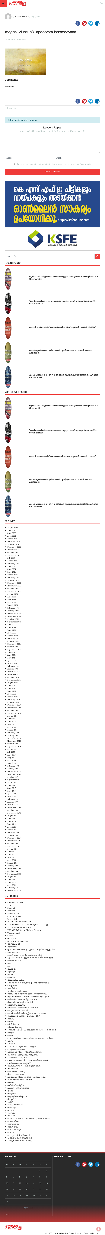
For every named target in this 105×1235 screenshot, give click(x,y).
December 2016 (14, 804)
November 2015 (14, 840)
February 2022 (13, 638)
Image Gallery (13, 919)
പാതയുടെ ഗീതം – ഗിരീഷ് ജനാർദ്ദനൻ (24, 1052)
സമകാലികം (12, 1121)
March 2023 (12, 605)
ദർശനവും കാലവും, (16, 1005)
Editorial (11, 908)
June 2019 (11, 721)
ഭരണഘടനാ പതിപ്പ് (16, 1071)
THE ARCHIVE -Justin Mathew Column (24, 930)
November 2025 (14, 549)
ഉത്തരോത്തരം (13, 952)
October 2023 (13, 588)
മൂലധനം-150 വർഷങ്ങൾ (18, 1088)
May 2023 (11, 599)
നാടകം (10, 1018)
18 (13, 1189)
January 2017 (12, 802)
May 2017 (11, 790)
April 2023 (11, 602)
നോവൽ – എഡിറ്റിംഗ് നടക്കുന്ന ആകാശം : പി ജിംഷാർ (31, 1029)
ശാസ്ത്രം (11, 1113)
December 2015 (14, 838)
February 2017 (13, 799)
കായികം (11, 977)
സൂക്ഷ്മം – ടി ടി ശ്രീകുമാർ (18, 1135)
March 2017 (12, 796)
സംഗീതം (11, 1115)
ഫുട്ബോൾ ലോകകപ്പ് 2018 (19, 1063)
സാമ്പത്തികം (13, 1124)
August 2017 (12, 782)
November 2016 (14, 807)
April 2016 (11, 827)
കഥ (9, 963)
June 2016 (11, 821)
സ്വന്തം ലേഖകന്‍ (21, 16)
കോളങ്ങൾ (12, 985)
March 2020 (12, 696)
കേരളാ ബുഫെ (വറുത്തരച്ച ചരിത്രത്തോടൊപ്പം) (28, 982)
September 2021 (14, 649)
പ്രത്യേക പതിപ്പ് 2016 (17, 1057)
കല (9, 966)
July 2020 (11, 685)
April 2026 (11, 536)
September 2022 (14, 621)
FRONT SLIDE (13, 913)
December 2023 (14, 583)
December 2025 (14, 547)
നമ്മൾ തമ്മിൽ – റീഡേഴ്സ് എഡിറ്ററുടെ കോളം (26, 1013)
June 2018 (11, 754)
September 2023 (14, 591)
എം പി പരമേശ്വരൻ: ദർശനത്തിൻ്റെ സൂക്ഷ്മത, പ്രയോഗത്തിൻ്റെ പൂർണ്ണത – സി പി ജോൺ (64, 376)
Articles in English (15, 902)
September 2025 (14, 555)
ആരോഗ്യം (12, 946)
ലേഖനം (10, 1101)
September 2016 (14, 813)
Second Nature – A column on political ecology (27, 924)
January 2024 (12, 580)
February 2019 (13, 732)
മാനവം (10, 1082)
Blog (9, 905)
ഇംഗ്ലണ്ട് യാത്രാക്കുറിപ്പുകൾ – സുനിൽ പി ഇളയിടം (31, 949)
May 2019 (11, 724)
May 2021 (11, 657)
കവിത (10, 974)
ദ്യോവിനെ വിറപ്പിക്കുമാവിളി (20, 1002)
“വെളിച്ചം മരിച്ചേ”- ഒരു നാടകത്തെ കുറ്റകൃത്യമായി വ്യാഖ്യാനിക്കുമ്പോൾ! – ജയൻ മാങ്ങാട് (63, 302)
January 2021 (12, 668)
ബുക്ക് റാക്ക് (12, 1068)
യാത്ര (10, 1090)
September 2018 (14, 746)
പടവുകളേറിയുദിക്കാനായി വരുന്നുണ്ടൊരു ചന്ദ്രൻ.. (30, 1038)
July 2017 (11, 785)
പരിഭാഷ (11, 1043)
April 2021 (11, 660)
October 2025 (13, 552)
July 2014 (11, 879)
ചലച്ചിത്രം (12, 988)
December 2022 (14, 613)
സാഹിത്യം (12, 1126)
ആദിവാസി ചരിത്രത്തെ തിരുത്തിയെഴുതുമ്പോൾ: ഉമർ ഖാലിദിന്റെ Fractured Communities (64, 278)
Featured (11, 910)
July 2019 (11, 718)
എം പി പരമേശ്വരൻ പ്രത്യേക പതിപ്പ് (24, 955)
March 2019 (12, 729)
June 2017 (11, 788)
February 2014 (13, 887)
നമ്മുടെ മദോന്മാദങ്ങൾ (17, 1010)
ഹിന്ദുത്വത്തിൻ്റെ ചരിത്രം (19, 1140)
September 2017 (14, 779)
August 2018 (12, 749)
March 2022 (12, 635)
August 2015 (12, 849)
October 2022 (13, 619)
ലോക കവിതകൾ (15, 1104)
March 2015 (12, 863)
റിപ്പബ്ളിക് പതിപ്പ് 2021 (17, 1096)
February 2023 (13, 608)
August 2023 (12, 594)
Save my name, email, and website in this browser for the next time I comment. (54, 164)
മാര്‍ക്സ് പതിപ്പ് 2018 (16, 1085)
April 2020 (11, 693)
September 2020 (14, 680)
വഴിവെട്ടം (11, 1107)
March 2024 (12, 574)
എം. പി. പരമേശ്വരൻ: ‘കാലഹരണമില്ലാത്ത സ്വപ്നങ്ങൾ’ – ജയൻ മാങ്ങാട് (62, 327)
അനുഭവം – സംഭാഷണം (18, 941)
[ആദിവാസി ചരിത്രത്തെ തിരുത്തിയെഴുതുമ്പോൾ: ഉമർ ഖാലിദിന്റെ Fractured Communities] (8, 279)
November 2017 (14, 774)
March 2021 (12, 663)
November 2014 (14, 868)
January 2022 (13, 641)
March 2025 (12, 560)
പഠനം (10, 1041)
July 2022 (11, 624)
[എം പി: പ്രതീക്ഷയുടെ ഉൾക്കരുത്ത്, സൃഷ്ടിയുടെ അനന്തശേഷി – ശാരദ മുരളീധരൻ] (8, 352)
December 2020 (14, 671)
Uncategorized (13, 933)
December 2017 (14, 771)
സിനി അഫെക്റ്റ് (14, 1129)
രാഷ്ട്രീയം (11, 1093)
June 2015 (11, 854)
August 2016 (12, 815)
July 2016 (11, 818)
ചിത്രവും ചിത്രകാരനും (18, 991)
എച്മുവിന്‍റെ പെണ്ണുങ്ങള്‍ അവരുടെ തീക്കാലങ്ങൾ (30, 957)
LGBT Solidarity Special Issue (19, 921)
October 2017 (12, 777)
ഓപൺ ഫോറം (14, 960)
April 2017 (11, 793)
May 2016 (11, 824)
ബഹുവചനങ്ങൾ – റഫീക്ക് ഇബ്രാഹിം (24, 1065)
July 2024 (11, 566)
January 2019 (12, 735)
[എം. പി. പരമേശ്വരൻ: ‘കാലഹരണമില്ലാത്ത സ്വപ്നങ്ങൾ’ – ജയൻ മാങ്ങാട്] (8, 328)
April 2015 (11, 860)
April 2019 (11, 727)
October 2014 (12, 871)
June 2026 (11, 533)
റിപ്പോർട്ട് (11, 1099)
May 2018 (11, 757)
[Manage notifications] (98, 1229)
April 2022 (11, 632)
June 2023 (11, 596)
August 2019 (12, 716)
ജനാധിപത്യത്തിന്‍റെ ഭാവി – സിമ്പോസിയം (27, 993)
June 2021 (11, 655)
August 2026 (12, 527)
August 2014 (12, 876)
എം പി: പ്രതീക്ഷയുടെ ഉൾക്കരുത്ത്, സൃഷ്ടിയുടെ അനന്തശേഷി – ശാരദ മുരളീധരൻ (60, 352)
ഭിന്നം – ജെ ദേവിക (15, 1074)
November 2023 (14, 585)
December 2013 (14, 890)
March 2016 (12, 829)
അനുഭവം (11, 938)
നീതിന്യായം (13, 1024)
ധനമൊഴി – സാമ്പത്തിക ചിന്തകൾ (22, 1007)
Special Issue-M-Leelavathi (19, 927)
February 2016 (13, 832)
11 (13, 1183)
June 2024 (11, 569)
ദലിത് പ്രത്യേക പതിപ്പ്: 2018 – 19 (22, 999)
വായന (10, 1110)
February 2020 (13, 699)
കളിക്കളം (11, 971)
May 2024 (11, 572)
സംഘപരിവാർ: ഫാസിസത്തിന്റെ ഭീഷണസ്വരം (28, 1118)
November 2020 (14, 674)
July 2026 (11, 530)
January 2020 (13, 702)
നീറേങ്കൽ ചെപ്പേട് (15, 1027)
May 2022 (11, 630)
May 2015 (11, 857)
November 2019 (14, 707)
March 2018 (12, 763)
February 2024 (13, 577)
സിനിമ (10, 1132)
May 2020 (11, 691)
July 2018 (11, 752)
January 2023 (13, 610)
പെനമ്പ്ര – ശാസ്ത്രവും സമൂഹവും (22, 1054)
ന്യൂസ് (10, 1032)
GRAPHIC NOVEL (14, 916)
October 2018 (12, 743)
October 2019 (12, 710)
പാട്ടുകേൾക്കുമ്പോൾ (16, 1049)
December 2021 (14, 644)
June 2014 (11, 882)
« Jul (6, 1214)
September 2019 (14, 713)
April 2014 (11, 885)
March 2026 (12, 538)
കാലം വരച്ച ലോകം (15, 980)
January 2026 (13, 544)
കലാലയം (11, 969)
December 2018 (14, 738)
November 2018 (14, 741)
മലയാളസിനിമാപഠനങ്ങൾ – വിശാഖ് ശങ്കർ (26, 1077)
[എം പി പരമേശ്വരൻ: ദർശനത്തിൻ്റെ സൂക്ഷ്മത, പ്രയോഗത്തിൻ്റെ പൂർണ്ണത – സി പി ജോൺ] (8, 377)
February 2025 (13, 563)
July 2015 (11, 851)
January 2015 (12, 865)
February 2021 (13, 666)
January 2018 (12, 768)
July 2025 (11, 558)
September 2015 (14, 846)
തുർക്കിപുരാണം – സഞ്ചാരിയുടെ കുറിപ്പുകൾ (28, 996)
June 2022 (11, 627)
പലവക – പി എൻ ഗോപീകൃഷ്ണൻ (21, 1046)
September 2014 (14, 874)
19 (20, 1189)
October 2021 (12, 646)
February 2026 (13, 541)
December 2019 (14, 704)
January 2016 (12, 835)
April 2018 (11, 760)
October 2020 (13, 677)
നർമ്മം (10, 1035)
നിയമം (10, 1021)
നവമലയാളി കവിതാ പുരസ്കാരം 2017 (23, 1016)
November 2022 (14, 616)
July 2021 (11, 652)
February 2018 (13, 765)
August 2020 (12, 682)
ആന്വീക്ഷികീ (13, 944)
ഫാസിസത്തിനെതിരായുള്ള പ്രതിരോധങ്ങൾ (27, 1060)
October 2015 (12, 843)
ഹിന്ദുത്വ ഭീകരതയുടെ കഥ (19, 1137)
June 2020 (11, 688)
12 (20, 1183)
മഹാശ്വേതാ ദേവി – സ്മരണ (19, 1079)
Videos (10, 935)
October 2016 (12, 810)
